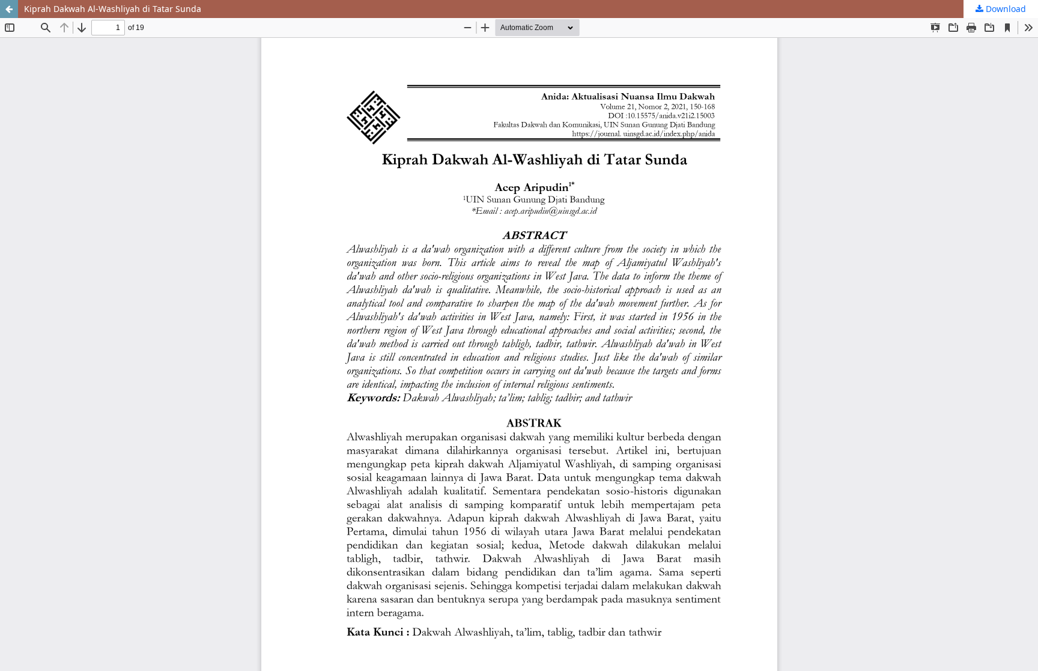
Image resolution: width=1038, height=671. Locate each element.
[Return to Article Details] (9, 9)
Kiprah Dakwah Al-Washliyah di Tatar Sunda (112, 8)
